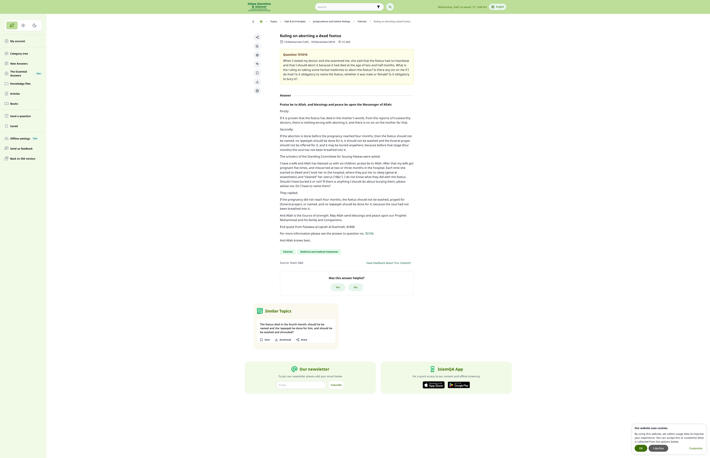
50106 (369, 233)
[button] (257, 37)
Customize (695, 448)
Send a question (20, 116)
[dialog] (669, 439)
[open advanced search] (378, 6)
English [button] (500, 6)
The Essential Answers (25, 73)
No (356, 287)
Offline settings (23, 138)
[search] (390, 7)
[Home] (261, 21)
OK (641, 448)
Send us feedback (21, 148)
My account (17, 41)
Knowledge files (20, 83)
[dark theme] (34, 25)
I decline (658, 448)
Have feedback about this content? (388, 263)
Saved (14, 126)
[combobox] (347, 7)
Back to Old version (22, 158)
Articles (15, 93)
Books (14, 103)
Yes (338, 287)
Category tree (19, 53)
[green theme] (12, 25)
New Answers (19, 63)
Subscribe (336, 385)
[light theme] (23, 25)
